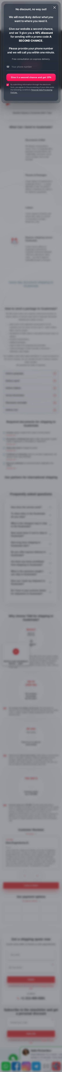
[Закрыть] (54, 7)
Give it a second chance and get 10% (31, 77)
